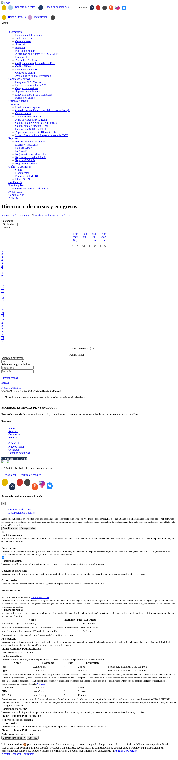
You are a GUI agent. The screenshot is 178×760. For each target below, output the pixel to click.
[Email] (4, 7)
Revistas (13, 431)
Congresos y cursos (20, 214)
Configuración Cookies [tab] (21, 509)
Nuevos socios (16, 446)
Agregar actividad (11, 387)
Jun (85, 236)
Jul (93, 236)
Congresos (14, 434)
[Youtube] (98, 7)
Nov (93, 240)
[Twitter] (92, 7)
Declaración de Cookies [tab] (21, 512)
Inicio (4, 214)
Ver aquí (41, 684)
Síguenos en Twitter (16, 458)
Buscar (5, 382)
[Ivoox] (111, 7)
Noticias (12, 437)
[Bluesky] (124, 8)
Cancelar (32, 738)
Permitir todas (10, 528)
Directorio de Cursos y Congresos (51, 214)
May (75, 236)
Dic (104, 240)
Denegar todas (27, 528)
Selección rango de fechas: (16, 364)
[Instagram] (117, 8)
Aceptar (5, 753)
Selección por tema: (12, 357)
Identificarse (40, 16)
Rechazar (16, 753)
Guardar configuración (14, 738)
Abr (103, 233)
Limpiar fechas (9, 377)
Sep (75, 240)
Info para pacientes (24, 6)
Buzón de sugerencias (57, 6)
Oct (85, 240)
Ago (103, 236)
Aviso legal (9, 474)
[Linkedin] (104, 8)
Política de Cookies (40, 597)
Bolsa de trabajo (17, 16)
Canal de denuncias (19, 452)
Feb (85, 233)
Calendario (14, 443)
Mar (94, 233)
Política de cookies (30, 474)
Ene (75, 233)
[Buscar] (53, 17)
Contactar (13, 449)
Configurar (28, 753)
